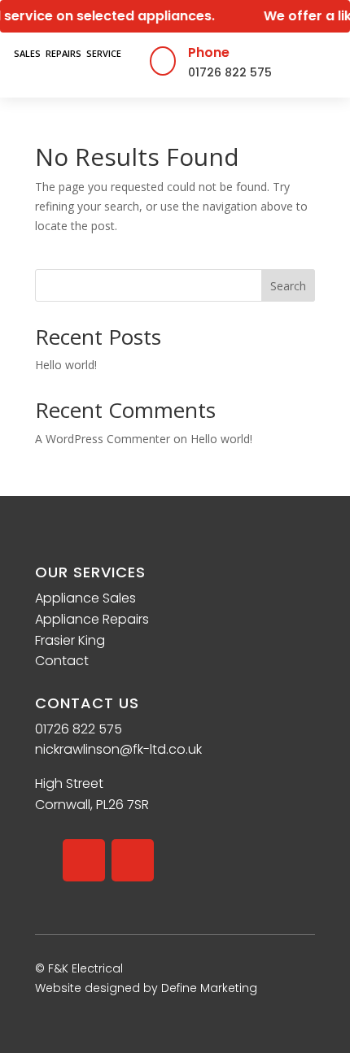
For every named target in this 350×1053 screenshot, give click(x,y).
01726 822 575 (230, 72)
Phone (209, 52)
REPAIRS (63, 53)
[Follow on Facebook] (84, 860)
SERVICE (103, 53)
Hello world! (66, 364)
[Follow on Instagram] (133, 860)
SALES (27, 53)
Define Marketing (209, 988)
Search (288, 286)
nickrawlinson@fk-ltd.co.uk (118, 749)
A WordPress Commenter (102, 438)
